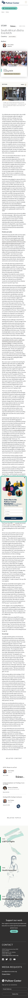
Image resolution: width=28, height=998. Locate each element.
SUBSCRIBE (13, 518)
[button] (13, 502)
